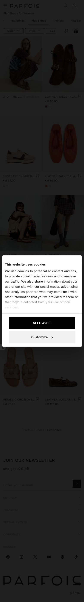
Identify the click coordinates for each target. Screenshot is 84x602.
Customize (39, 337)
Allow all (42, 323)
